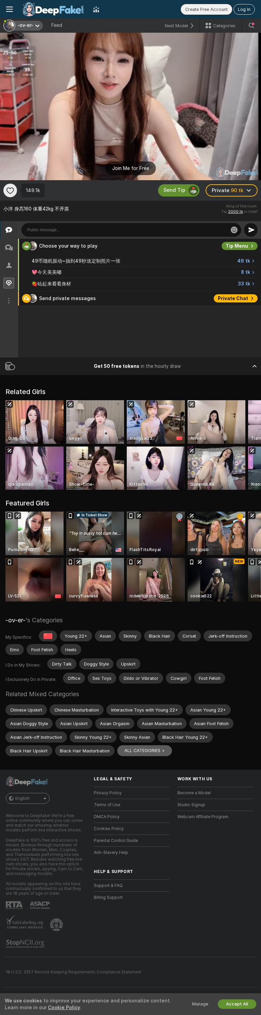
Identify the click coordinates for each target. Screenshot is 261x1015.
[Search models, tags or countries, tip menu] (251, 25)
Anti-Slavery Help (111, 852)
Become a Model (194, 793)
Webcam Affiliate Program (202, 816)
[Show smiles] (234, 230)
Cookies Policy (109, 828)
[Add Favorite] (10, 190)
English (22, 798)
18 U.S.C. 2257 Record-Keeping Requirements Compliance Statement (73, 972)
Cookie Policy (64, 1007)
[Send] (251, 230)
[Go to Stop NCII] (26, 944)
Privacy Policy (108, 793)
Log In (244, 9)
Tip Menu (237, 246)
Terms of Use (107, 804)
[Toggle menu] (9, 9)
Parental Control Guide (116, 840)
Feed (56, 25)
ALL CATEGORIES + (144, 750)
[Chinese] (48, 635)
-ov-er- (15, 620)
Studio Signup (191, 804)
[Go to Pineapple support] (57, 924)
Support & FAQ (108, 885)
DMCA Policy (107, 816)
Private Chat (233, 298)
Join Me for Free (130, 168)
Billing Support (108, 897)
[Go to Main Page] (53, 9)
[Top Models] (96, 9)
